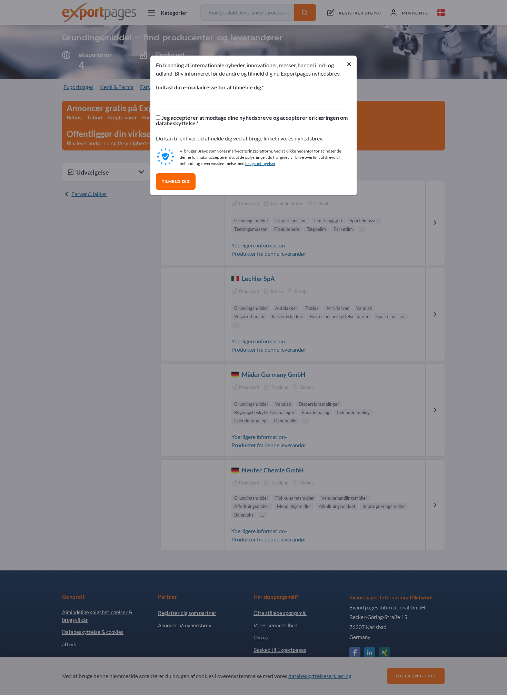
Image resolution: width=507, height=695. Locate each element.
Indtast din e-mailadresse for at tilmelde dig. (209, 87)
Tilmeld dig (176, 181)
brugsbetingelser (260, 163)
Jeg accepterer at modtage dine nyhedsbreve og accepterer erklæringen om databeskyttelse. (252, 120)
